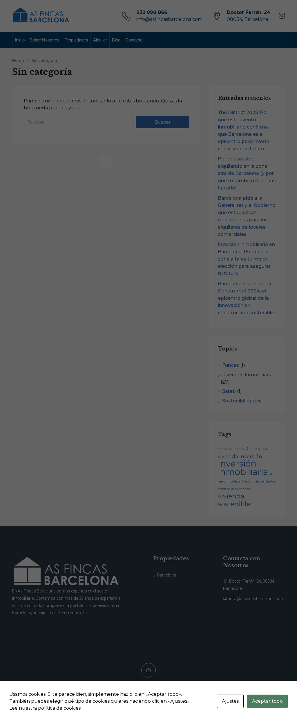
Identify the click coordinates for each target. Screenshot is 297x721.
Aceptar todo (267, 701)
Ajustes (230, 701)
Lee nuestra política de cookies (45, 708)
